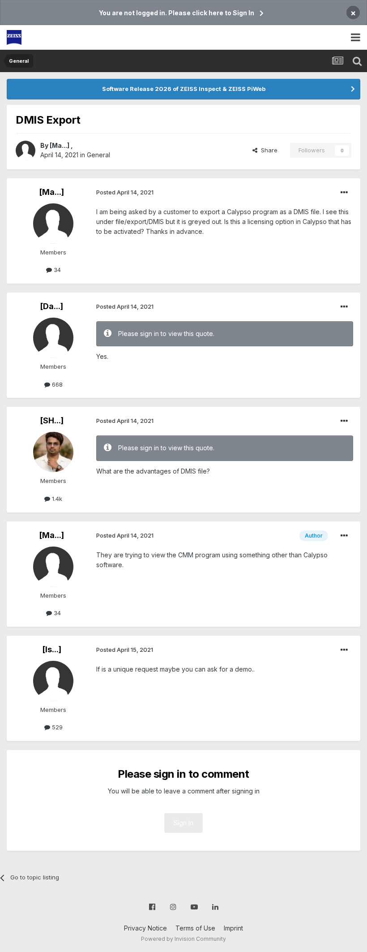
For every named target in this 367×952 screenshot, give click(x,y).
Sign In (183, 823)
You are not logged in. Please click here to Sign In (176, 13)
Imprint (233, 928)
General (98, 155)
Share (267, 150)
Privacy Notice (145, 928)
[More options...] (344, 192)
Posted (125, 192)
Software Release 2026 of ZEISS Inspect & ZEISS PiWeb (183, 88)
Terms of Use (195, 928)
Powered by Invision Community (183, 938)
